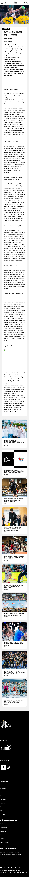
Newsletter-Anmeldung (14, 854)
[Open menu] (2, 3)
